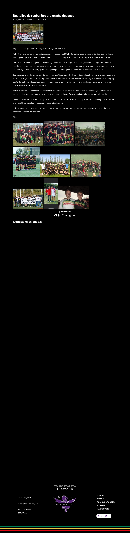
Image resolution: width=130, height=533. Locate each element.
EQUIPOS (89, 4)
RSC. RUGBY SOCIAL (76, 4)
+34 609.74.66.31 (24, 498)
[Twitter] (66, 215)
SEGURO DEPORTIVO (118, 4)
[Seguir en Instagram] (65, 518)
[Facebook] (55, 215)
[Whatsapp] (63, 215)
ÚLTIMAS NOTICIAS (39, 20)
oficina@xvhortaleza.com (28, 504)
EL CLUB (51, 4)
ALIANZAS (62, 4)
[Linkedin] (59, 215)
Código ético (104, 516)
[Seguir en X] (58, 518)
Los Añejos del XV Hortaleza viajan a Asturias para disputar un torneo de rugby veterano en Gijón (65, 380)
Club (24, 20)
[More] (74, 215)
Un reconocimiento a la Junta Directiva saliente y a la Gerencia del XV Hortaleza (65, 295)
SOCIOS (29, 20)
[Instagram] (70, 215)
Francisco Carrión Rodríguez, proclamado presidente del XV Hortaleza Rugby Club (65, 465)
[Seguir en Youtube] (72, 518)
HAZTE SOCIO (102, 4)
